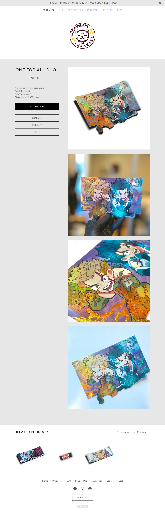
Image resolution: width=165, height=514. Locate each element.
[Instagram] (82, 488)
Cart (119, 10)
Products (48, 10)
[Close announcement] (160, 3)
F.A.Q (61, 10)
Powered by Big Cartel (82, 506)
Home (45, 481)
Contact (108, 10)
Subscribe (93, 10)
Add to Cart (36, 106)
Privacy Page (75, 10)
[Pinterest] (90, 488)
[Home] (82, 36)
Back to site (83, 498)
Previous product (124, 432)
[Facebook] (75, 488)
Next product (143, 432)
